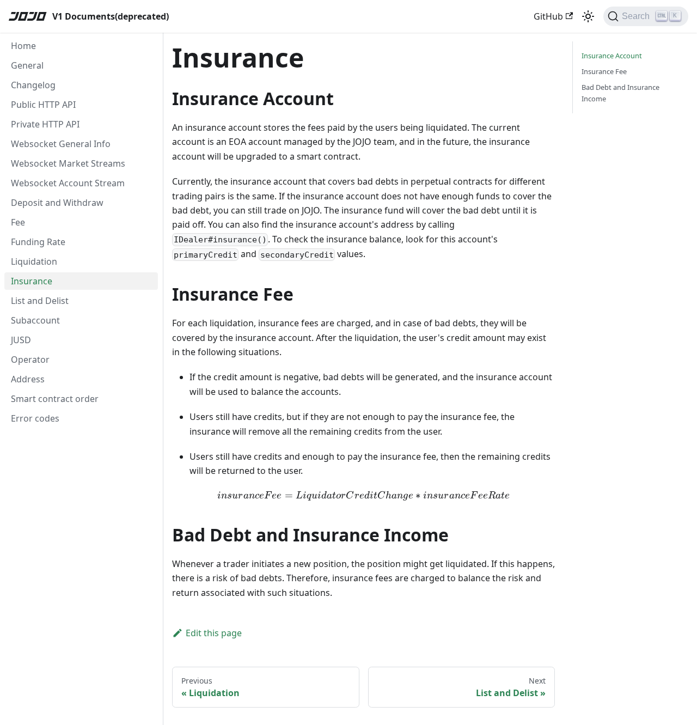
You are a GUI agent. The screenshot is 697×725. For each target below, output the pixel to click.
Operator (30, 359)
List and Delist (40, 301)
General (27, 65)
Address (28, 379)
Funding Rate (38, 242)
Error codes (35, 418)
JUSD (21, 340)
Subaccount (35, 320)
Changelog (33, 85)
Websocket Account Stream (68, 183)
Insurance (31, 281)
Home (23, 46)
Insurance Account (612, 55)
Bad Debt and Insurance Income (620, 92)
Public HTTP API (43, 105)
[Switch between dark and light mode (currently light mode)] (588, 16)
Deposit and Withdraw (57, 203)
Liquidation (34, 261)
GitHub (548, 16)
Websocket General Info (61, 144)
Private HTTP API (45, 124)
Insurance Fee (604, 71)
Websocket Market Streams (68, 163)
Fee (18, 222)
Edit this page (214, 633)
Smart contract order (55, 399)
